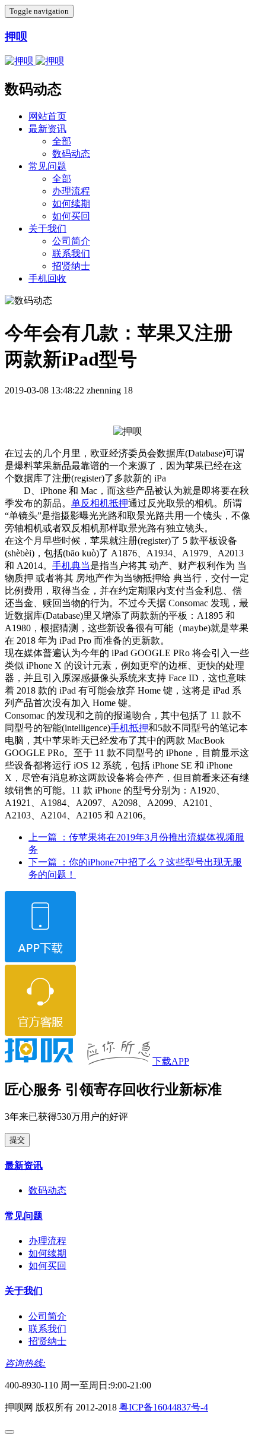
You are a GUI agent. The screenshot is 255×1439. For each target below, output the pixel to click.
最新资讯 (47, 129)
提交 (17, 1139)
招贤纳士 (71, 266)
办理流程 (71, 191)
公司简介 (71, 241)
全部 (61, 141)
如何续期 (71, 204)
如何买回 (71, 216)
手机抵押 (129, 728)
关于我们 (47, 228)
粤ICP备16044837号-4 (163, 1407)
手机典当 (71, 566)
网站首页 (47, 116)
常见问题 (47, 166)
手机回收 (47, 278)
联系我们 (71, 253)
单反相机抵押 (99, 503)
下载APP (170, 1061)
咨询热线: (25, 1363)
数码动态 (71, 154)
